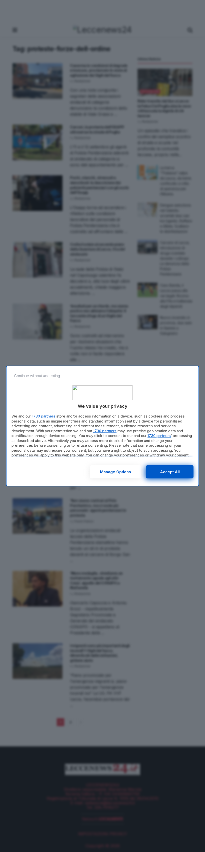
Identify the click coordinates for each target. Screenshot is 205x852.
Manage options (115, 471)
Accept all (170, 471)
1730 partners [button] (43, 416)
